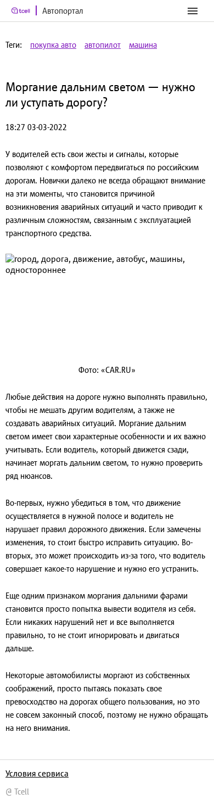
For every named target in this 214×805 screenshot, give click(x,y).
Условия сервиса (37, 773)
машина (143, 45)
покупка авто (53, 45)
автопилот (103, 45)
